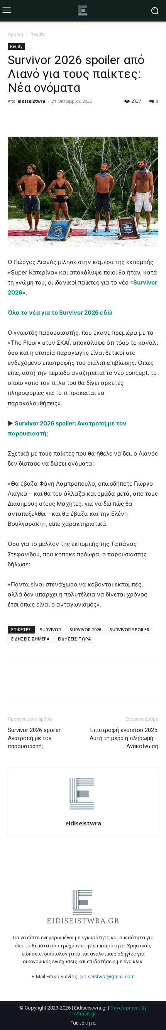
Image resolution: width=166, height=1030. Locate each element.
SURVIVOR (50, 629)
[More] (87, 118)
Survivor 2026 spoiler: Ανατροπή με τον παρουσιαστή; (35, 738)
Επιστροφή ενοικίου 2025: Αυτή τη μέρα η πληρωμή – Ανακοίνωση (124, 738)
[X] (33, 118)
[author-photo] (83, 812)
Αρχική (15, 34)
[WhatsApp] (68, 118)
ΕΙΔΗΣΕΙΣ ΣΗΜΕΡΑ (30, 639)
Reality (37, 34)
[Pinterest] (51, 118)
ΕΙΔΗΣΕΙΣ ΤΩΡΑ (74, 639)
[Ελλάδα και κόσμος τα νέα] (83, 10)
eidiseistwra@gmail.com (107, 976)
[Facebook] (15, 118)
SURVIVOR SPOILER (129, 629)
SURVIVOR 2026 (85, 629)
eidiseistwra (31, 101)
